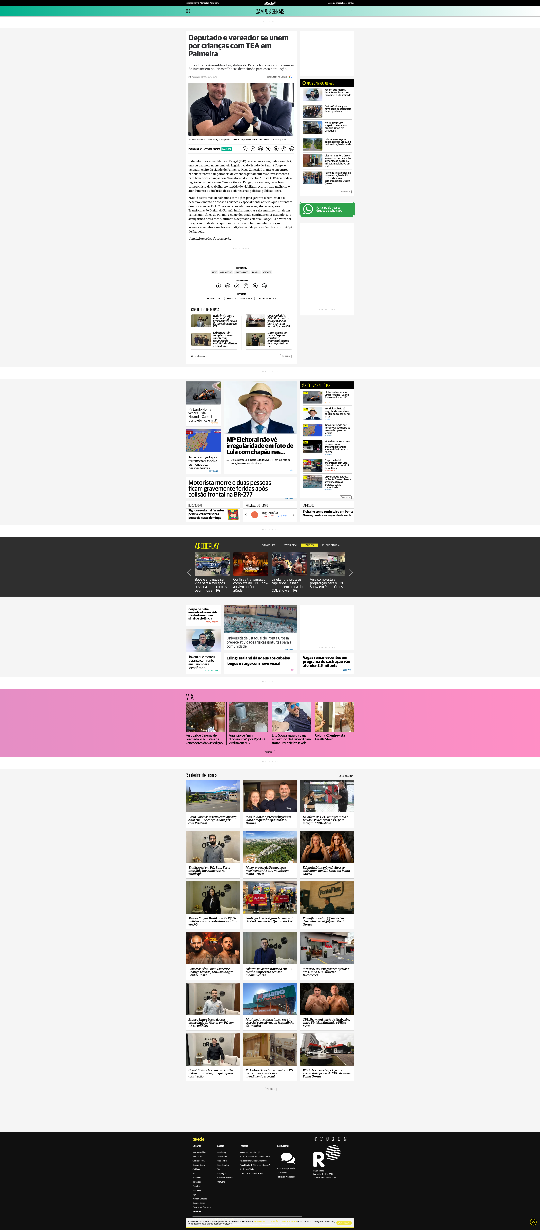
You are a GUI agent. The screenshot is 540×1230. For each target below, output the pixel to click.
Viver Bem (197, 1178)
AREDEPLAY (207, 545)
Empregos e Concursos (202, 1207)
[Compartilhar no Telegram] (276, 149)
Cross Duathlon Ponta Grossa (251, 1174)
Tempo (220, 1169)
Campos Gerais (226, 272)
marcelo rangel (242, 272)
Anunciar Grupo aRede (286, 1168)
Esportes (196, 1186)
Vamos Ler (197, 1190)
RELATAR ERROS (213, 299)
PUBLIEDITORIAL (331, 545)
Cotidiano (196, 1169)
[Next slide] (293, 514)
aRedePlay (221, 1152)
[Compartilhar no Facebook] (253, 149)
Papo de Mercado (200, 1199)
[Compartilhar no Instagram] (260, 149)
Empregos (221, 1174)
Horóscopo (197, 1182)
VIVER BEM (290, 545)
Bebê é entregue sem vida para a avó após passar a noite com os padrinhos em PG (211, 585)
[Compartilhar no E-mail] (291, 149)
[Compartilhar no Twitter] (268, 149)
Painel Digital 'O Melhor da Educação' (255, 1165)
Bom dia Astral (223, 1165)
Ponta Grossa (198, 1157)
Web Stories (222, 1161)
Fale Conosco (282, 1173)
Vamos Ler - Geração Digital (251, 1152)
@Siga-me (226, 149)
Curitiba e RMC (199, 1161)
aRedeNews (222, 1157)
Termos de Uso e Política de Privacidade (275, 1221)
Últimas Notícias (199, 1152)
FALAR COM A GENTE (267, 299)
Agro (194, 1195)
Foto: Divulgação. (278, 139)
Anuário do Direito (247, 1169)
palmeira (255, 272)
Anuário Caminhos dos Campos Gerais (255, 1157)
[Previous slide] (246, 514)
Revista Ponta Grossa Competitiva (253, 1161)
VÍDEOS (309, 545)
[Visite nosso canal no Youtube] (327, 1139)
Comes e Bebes (199, 1203)
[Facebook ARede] (315, 1139)
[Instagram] (321, 1139)
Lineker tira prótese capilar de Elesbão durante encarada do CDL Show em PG (287, 585)
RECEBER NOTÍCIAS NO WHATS (239, 299)
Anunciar (337, 3)
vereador (267, 272)
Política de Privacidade (286, 1177)
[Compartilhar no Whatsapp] (284, 149)
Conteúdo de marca (225, 1178)
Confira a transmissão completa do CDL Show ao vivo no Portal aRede (250, 585)
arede (214, 272)
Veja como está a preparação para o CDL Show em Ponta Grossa (327, 583)
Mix (194, 1174)
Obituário (221, 1182)
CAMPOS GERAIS (270, 10)
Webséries (197, 1212)
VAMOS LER (268, 545)
